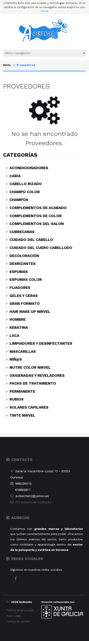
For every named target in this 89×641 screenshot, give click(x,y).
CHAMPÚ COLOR (25, 192)
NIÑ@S (16, 359)
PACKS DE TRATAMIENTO (33, 383)
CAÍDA (15, 176)
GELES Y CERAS (24, 295)
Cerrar (45, 11)
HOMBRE (18, 319)
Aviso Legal (13, 615)
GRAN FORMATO (25, 303)
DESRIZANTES (23, 263)
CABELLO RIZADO (26, 184)
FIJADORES (20, 287)
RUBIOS (17, 399)
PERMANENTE (22, 391)
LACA (14, 335)
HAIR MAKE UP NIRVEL (30, 311)
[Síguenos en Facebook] (17, 579)
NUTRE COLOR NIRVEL (30, 367)
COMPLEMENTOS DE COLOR (36, 216)
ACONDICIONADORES (29, 168)
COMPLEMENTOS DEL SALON (37, 223)
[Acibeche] (44, 30)
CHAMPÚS (19, 199)
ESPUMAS (19, 271)
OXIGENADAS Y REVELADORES (37, 375)
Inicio (7, 65)
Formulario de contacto (33, 502)
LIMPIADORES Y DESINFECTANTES (41, 343)
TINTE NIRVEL (22, 415)
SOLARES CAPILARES (29, 407)
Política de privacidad (20, 610)
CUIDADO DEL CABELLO (31, 239)
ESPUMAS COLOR (26, 279)
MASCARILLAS (23, 351)
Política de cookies (18, 621)
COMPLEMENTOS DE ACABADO (38, 208)
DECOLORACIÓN (24, 256)
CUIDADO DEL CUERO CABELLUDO (41, 247)
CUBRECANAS (22, 232)
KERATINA (19, 327)
